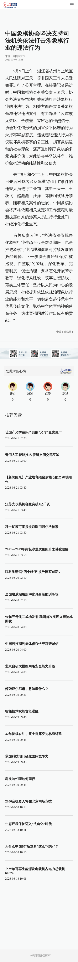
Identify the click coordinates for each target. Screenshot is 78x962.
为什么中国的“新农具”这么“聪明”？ (31, 846)
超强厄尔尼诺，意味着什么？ (26, 688)
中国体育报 (19, 56)
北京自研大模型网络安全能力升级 (30, 666)
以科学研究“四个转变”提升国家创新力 (33, 571)
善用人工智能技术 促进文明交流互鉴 (32, 454)
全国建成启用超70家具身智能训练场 (31, 594)
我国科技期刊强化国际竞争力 (26, 756)
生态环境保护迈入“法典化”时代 (28, 824)
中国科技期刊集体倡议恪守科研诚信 (31, 643)
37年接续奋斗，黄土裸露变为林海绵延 (33, 734)
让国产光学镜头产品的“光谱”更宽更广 (33, 432)
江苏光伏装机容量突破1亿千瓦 (27, 504)
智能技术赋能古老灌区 (21, 711)
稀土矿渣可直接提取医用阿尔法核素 (31, 526)
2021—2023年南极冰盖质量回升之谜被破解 (36, 549)
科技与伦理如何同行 (20, 779)
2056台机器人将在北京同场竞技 (28, 801)
